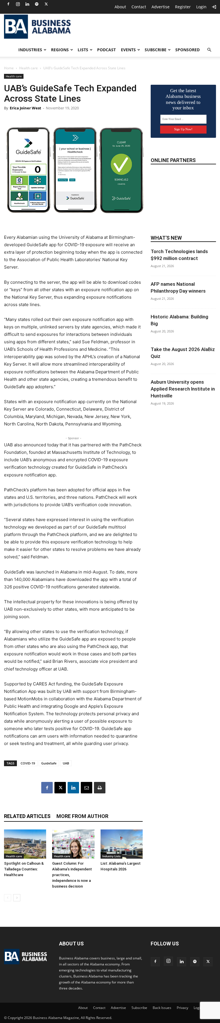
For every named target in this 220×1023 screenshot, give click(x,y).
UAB (66, 763)
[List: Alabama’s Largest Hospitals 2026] (122, 843)
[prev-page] (7, 897)
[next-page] (16, 897)
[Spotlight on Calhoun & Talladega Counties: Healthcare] (25, 843)
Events (128, 49)
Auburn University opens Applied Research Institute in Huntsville (183, 389)
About (120, 6)
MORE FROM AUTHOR (82, 816)
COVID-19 (28, 763)
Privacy (182, 1007)
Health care (28, 68)
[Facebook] (8, 4)
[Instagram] (17, 4)
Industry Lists (111, 856)
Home (9, 68)
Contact (138, 6)
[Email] (86, 787)
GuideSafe (48, 763)
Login (201, 6)
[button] (209, 50)
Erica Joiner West (25, 108)
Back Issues (162, 1007)
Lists (83, 49)
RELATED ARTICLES (27, 816)
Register (183, 6)
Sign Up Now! (183, 129)
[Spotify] (36, 4)
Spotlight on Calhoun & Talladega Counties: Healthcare (24, 869)
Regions (60, 49)
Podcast (106, 49)
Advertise (161, 6)
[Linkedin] (27, 4)
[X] (46, 4)
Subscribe (155, 49)
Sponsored (187, 49)
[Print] (99, 787)
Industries (30, 49)
